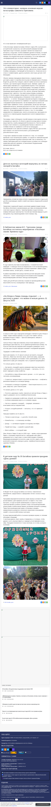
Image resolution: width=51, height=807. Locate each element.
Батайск (6, 217)
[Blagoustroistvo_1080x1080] (25, 660)
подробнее (27, 802)
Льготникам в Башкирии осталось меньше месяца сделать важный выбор (19, 772)
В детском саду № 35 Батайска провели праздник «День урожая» (20, 718)
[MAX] (49, 3)
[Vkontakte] (40, 3)
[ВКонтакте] (4, 154)
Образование (14, 286)
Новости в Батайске (23, 13)
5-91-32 (21, 759)
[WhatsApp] (9, 154)
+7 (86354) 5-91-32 (21, 766)
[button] (1, 2)
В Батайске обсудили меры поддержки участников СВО (17, 689)
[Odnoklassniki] (42, 3)
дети (9, 217)
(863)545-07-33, (16, 759)
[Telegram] (45, 3)
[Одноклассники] (6, 154)
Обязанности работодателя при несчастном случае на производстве (21, 704)
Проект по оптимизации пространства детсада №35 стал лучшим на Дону (22, 711)
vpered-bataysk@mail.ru (12, 760)
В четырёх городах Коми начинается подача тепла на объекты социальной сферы (21, 778)
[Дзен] (47, 3)
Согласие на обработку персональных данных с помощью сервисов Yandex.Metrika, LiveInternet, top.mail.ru (22, 797)
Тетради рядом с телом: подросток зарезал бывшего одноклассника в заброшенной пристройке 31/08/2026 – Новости (24, 775)
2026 (5, 602)
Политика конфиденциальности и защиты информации (12, 794)
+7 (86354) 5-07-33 (21, 763)
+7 (12, 759)
